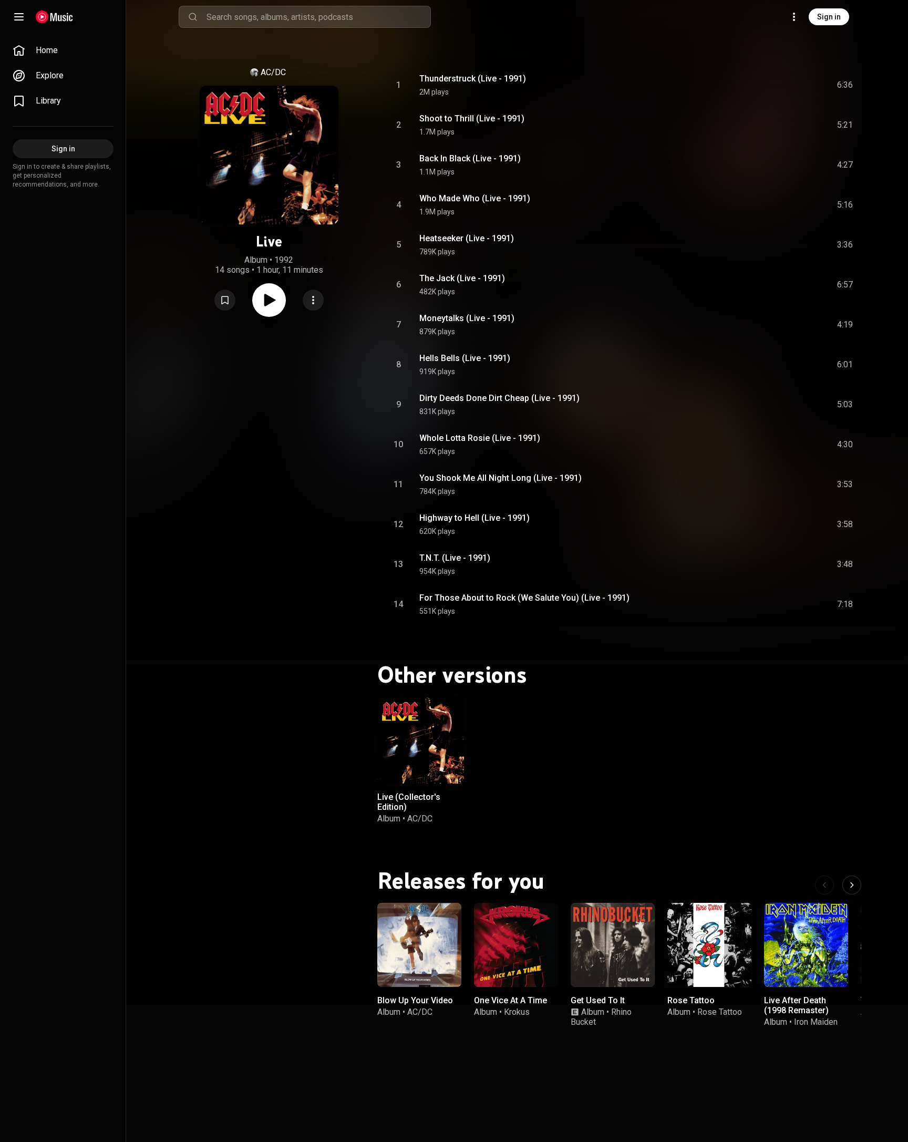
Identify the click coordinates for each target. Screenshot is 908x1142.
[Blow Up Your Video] (419, 945)
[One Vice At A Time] (516, 945)
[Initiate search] (192, 16)
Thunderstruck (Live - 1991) (472, 79)
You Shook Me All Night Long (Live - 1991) (500, 478)
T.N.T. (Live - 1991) (454, 558)
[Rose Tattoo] (709, 945)
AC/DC (273, 72)
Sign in (829, 17)
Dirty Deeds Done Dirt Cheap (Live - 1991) (499, 398)
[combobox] (318, 16)
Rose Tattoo (691, 1000)
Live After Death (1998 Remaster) (796, 1005)
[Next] (852, 885)
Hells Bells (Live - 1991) (464, 358)
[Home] (54, 17)
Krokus (517, 1012)
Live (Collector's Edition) (408, 802)
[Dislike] (785, 85)
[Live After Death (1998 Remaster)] (806, 945)
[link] (63, 50)
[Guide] (19, 17)
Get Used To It (598, 1000)
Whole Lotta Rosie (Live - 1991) (479, 438)
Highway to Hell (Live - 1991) (474, 518)
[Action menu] (313, 300)
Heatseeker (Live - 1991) (466, 238)
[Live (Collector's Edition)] (420, 740)
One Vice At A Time (510, 1000)
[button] (224, 300)
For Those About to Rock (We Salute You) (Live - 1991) (524, 598)
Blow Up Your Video (415, 1000)
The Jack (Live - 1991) (462, 278)
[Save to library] (225, 300)
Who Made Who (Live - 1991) (474, 198)
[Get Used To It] (613, 945)
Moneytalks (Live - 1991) (466, 318)
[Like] (765, 85)
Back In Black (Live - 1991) (470, 158)
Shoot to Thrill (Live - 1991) (471, 119)
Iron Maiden (816, 1022)
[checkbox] (845, 85)
